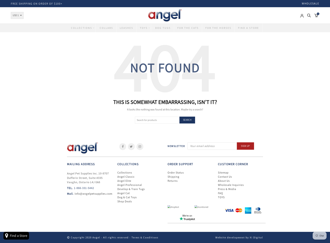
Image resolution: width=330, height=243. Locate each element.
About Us (224, 181)
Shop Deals (124, 201)
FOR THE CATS (188, 27)
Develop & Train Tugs (131, 189)
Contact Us (225, 176)
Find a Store (248, 27)
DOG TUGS (163, 27)
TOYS (221, 197)
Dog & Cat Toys (127, 197)
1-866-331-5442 (84, 188)
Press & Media (227, 189)
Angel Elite (124, 181)
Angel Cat (123, 193)
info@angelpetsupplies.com (93, 193)
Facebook (122, 146)
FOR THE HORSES (218, 27)
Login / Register (302, 17)
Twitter (131, 146)
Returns (173, 181)
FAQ (220, 193)
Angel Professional (129, 185)
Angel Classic (126, 176)
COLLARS (106, 27)
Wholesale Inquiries (231, 185)
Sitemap (223, 172)
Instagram (139, 146)
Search (187, 119)
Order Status (176, 172)
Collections (81, 27)
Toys (144, 27)
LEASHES (126, 27)
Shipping (173, 176)
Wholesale (310, 3)
